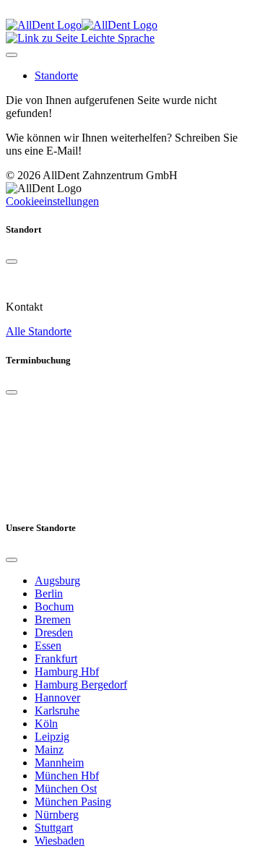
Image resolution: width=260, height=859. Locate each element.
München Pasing (73, 801)
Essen (48, 645)
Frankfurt (56, 658)
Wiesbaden (59, 840)
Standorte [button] (56, 75)
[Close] (11, 261)
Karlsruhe (57, 710)
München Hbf (67, 775)
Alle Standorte (39, 331)
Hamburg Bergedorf (81, 684)
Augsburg (57, 580)
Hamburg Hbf (67, 671)
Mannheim (59, 762)
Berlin (49, 593)
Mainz (49, 749)
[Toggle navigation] (11, 55)
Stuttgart (54, 827)
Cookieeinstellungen (52, 201)
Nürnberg (57, 814)
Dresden (54, 632)
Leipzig (52, 736)
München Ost (66, 788)
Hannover (57, 697)
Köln (46, 723)
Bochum (54, 606)
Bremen (53, 619)
